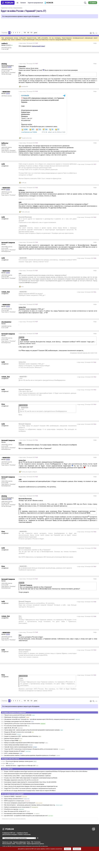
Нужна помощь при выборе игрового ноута (16, 745)
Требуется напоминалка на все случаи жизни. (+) (17, 807)
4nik (23, 212)
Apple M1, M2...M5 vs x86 (10, 728)
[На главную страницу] (8, 3)
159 (25, 33)
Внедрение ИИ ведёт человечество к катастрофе (18, 732)
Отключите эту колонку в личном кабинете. (14, 819)
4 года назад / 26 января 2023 (28, 43)
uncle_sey (23, 182)
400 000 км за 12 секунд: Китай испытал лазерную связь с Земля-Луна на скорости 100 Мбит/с (30, 790)
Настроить (77, 849)
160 (28, 33)
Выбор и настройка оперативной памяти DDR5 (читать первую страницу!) (24, 742)
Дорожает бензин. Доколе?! (11, 738)
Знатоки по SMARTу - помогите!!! (13, 796)
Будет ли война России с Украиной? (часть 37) (23, 10)
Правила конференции (19, 842)
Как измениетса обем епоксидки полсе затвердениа (18, 813)
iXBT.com (5, 846)
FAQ (32, 842)
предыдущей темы (38, 46)
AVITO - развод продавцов (11, 753)
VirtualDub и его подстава (11, 809)
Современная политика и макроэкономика (11, 8)
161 (31, 33)
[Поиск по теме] (93, 33)
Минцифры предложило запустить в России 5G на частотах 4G (21, 780)
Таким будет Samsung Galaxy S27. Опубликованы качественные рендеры (24, 784)
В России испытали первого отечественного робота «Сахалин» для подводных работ (27, 773)
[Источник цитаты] (39, 68)
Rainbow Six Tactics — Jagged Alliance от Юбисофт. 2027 (20, 765)
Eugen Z (30, 471)
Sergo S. (35, 471)
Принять (67, 849)
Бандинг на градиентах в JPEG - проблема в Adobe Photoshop (21, 736)
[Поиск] (85, 2)
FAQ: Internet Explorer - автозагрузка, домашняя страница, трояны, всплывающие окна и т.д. (29, 805)
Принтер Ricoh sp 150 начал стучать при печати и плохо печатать (22, 723)
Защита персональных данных (35, 844)
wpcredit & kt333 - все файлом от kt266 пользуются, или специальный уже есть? (26, 815)
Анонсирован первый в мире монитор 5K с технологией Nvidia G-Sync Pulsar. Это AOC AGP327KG (30, 782)
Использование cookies (8, 844)
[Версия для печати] (90, 33)
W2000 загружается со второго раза (14, 800)
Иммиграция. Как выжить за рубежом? (15, 717)
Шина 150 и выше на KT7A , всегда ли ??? (15, 811)
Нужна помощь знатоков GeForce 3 (13, 798)
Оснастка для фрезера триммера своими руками (19, 761)
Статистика (37, 842)
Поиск (28, 842)
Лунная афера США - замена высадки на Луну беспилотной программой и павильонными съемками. (32, 730)
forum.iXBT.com (39, 846)
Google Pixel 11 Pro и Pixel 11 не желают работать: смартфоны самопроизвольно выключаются (30, 788)
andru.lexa (29, 138)
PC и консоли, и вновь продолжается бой (15, 725)
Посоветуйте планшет (10, 734)
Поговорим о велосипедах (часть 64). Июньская (17, 721)
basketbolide (24, 86)
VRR (7, 763)
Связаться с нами (7, 842)
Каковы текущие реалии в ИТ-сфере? (14, 751)
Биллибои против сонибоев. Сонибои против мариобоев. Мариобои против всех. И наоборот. (30, 755)
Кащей (24, 138)
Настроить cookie (21, 844)
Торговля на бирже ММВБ (11, 740)
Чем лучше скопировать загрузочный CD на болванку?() (19, 803)
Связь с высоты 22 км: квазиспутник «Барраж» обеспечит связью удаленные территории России (30, 786)
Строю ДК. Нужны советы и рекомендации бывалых (18, 747)
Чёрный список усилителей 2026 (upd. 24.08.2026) (17, 715)
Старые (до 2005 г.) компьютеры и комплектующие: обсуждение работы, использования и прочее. (31, 749)
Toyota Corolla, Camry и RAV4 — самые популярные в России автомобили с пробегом (27, 775)
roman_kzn (25, 471)
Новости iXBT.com (7, 769)
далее (35, 33)
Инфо (95, 43)
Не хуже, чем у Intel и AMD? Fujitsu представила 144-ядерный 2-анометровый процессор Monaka (30, 778)
